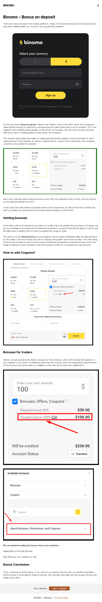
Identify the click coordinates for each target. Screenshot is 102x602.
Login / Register (59, 588)
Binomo (8, 5)
